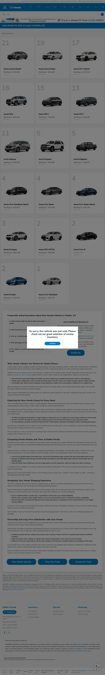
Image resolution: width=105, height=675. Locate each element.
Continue (52, 343)
